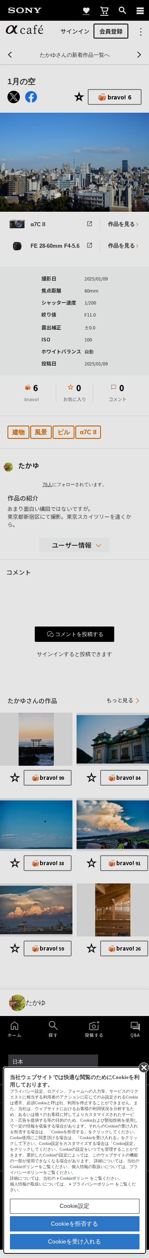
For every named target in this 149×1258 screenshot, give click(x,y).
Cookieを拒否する (74, 1223)
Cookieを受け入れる (74, 1241)
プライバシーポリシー (93, 1184)
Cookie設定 (74, 1205)
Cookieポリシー (74, 1178)
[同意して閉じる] (143, 1067)
